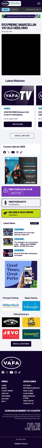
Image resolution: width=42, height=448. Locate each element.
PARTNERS (6, 396)
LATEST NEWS (7, 391)
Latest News (19, 229)
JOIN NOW (13, 215)
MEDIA (4, 388)
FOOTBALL (27, 385)
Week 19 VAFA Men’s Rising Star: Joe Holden (26, 254)
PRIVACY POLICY (21, 444)
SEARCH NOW (16, 193)
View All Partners (21, 344)
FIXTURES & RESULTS (31, 388)
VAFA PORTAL (28, 401)
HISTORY (5, 399)
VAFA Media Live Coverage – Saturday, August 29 (24, 234)
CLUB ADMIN (28, 393)
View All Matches (22, 136)
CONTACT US (28, 403)
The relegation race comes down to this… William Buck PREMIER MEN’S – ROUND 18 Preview (26, 244)
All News (34, 223)
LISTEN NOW (13, 205)
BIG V (4, 401)
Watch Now (18, 124)
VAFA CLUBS (28, 391)
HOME (4, 385)
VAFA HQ (5, 393)
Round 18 (7, 108)
